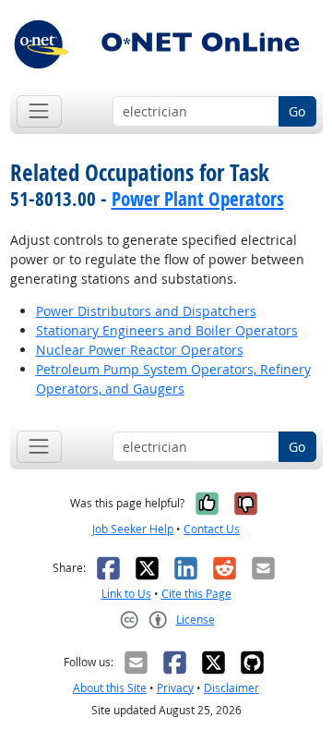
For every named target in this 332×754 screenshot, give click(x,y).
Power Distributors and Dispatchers (146, 311)
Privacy (175, 688)
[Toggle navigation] (39, 111)
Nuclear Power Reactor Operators (139, 350)
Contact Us (212, 529)
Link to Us (126, 594)
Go (297, 111)
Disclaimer (231, 688)
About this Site (110, 688)
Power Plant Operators (198, 199)
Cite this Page (196, 594)
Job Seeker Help (132, 529)
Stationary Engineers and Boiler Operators (167, 330)
